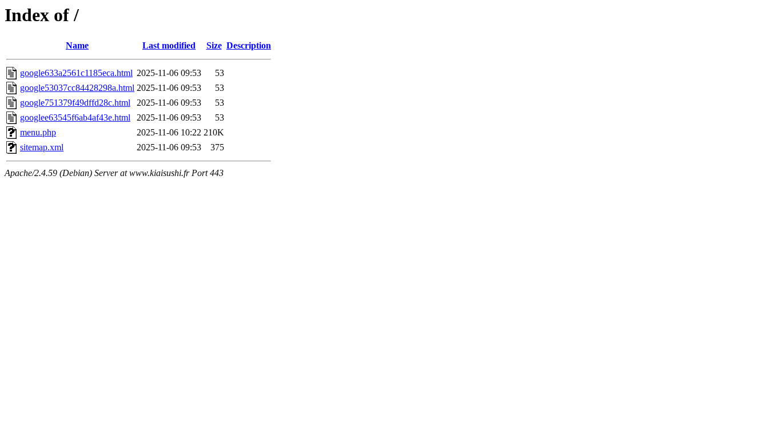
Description (248, 45)
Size (214, 45)
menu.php (38, 132)
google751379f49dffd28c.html (75, 102)
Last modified (169, 45)
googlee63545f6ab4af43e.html (75, 117)
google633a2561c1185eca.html (76, 73)
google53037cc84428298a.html (77, 88)
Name (77, 45)
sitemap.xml (41, 147)
